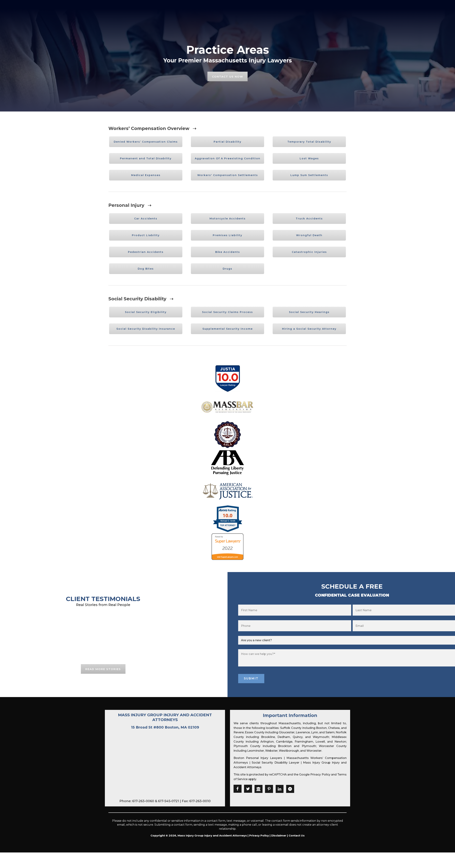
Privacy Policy (320, 774)
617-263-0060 (143, 801)
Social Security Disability (137, 298)
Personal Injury (126, 205)
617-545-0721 (168, 801)
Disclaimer (278, 835)
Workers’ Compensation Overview (148, 128)
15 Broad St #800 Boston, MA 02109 (165, 727)
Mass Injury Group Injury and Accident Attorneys (165, 717)
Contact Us (297, 835)
